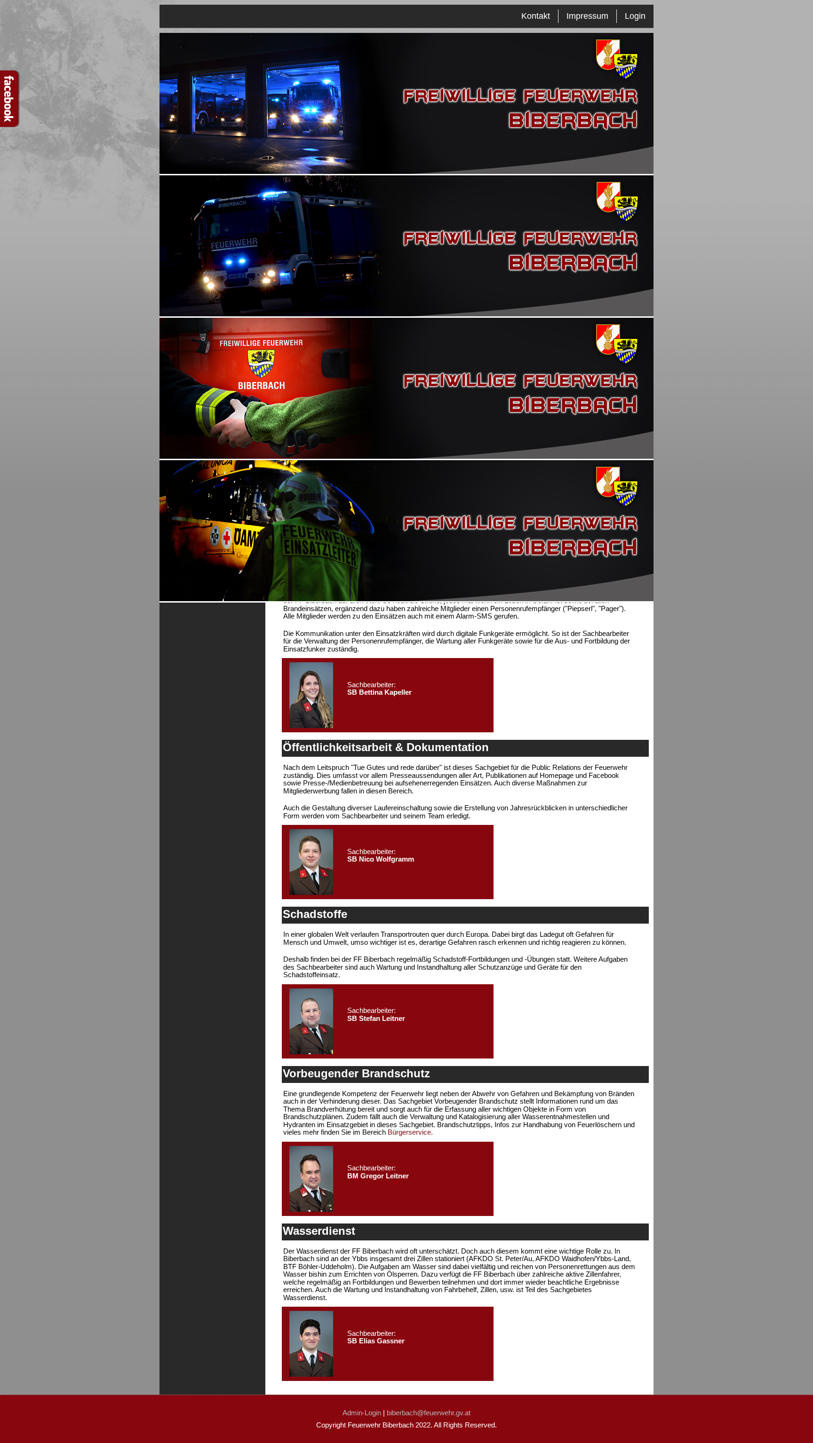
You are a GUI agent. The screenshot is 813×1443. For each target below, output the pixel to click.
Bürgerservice (409, 1132)
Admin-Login (362, 1413)
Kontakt (535, 16)
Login (635, 16)
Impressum (587, 16)
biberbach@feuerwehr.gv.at (428, 1413)
